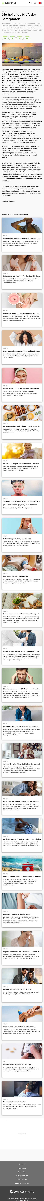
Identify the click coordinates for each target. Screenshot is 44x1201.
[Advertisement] (22, 1134)
